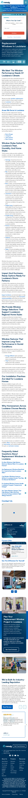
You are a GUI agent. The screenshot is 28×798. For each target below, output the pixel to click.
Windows (12, 763)
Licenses (21, 770)
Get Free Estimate (19, 746)
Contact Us (21, 765)
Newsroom (4, 775)
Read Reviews (7, 707)
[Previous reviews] (20, 707)
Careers (3, 772)
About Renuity (5, 761)
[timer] (14, 15)
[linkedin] (18, 755)
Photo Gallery (22, 761)
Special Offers (22, 763)
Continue (14, 33)
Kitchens (12, 767)
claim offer (14, 556)
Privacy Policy (9, 37)
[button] (14, 513)
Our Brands (4, 765)
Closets (12, 769)
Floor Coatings (14, 770)
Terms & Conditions (17, 37)
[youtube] (15, 755)
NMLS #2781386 (21, 767)
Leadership (4, 767)
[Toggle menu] (26, 2)
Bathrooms (13, 761)
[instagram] (12, 755)
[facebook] (10, 755)
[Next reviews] (24, 707)
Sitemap (21, 794)
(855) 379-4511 (7, 753)
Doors (12, 765)
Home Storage (13, 772)
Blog (3, 773)
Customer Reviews (4, 769)
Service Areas (4, 763)
